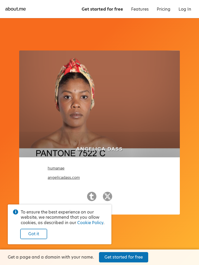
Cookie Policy (90, 223)
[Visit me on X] (107, 199)
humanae (56, 168)
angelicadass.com (64, 177)
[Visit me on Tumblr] (91, 199)
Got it (33, 234)
